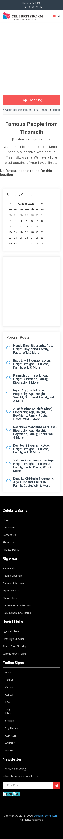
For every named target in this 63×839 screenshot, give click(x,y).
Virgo (8, 709)
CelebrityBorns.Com (46, 815)
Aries (8, 672)
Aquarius (10, 743)
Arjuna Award (11, 590)
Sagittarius (11, 728)
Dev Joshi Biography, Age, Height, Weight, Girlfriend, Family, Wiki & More (31, 449)
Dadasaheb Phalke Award (18, 605)
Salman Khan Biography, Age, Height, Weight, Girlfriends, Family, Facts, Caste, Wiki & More (33, 465)
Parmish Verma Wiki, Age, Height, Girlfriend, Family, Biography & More (31, 379)
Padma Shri (9, 568)
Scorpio (9, 720)
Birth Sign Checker (13, 639)
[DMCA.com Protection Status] (11, 793)
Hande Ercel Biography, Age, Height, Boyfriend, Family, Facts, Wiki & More (33, 349)
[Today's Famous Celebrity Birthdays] (23, 15)
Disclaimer (9, 527)
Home (6, 520)
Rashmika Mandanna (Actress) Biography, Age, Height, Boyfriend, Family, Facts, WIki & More (35, 432)
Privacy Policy (11, 549)
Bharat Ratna (10, 598)
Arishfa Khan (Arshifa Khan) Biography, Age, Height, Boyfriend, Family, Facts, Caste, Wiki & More (32, 414)
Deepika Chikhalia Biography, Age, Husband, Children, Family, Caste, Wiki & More (33, 482)
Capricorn (11, 735)
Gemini (9, 687)
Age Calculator (11, 631)
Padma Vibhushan (13, 583)
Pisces (9, 750)
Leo (7, 702)
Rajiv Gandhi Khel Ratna (17, 612)
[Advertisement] (31, 55)
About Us (8, 542)
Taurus (9, 679)
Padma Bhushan (12, 575)
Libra (8, 713)
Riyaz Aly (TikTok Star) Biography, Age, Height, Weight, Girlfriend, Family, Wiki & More (34, 395)
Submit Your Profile (14, 653)
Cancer (9, 694)
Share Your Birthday (15, 646)
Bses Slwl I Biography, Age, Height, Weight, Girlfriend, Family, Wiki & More (32, 364)
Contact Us (9, 534)
